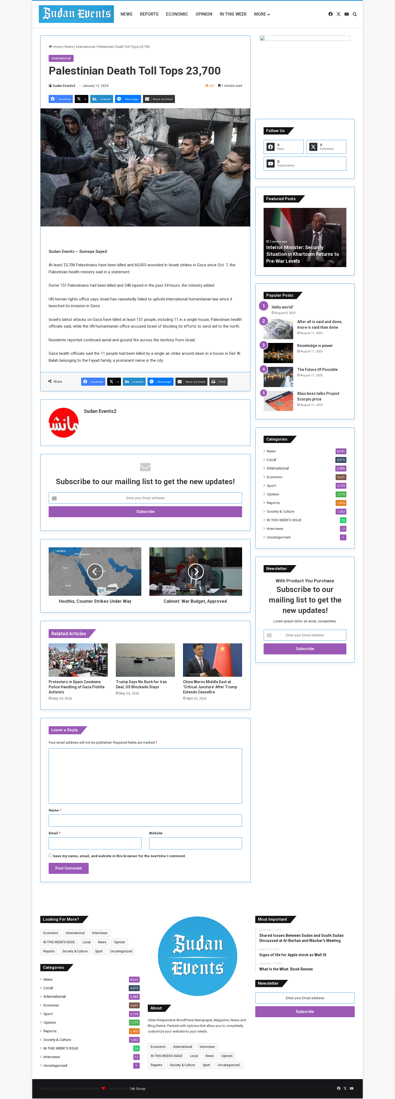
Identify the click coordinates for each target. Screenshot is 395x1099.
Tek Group (138, 1089)
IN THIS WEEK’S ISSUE (284, 520)
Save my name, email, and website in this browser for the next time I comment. (119, 856)
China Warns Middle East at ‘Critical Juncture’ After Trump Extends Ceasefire (210, 687)
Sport (271, 485)
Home (57, 47)
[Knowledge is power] (278, 353)
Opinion (204, 14)
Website (156, 833)
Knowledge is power (315, 345)
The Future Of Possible (317, 369)
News (126, 14)
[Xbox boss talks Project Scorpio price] (278, 401)
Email (54, 833)
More (260, 14)
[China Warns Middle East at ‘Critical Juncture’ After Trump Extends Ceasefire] (212, 660)
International (85, 47)
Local (271, 460)
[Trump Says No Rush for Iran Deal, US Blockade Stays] (145, 660)
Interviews (275, 528)
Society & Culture (280, 511)
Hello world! (282, 307)
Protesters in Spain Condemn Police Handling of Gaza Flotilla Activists (77, 687)
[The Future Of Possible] (278, 377)
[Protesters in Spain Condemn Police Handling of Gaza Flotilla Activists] (78, 660)
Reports (149, 14)
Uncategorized (278, 537)
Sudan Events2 (64, 86)
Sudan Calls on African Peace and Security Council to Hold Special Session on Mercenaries (320, 254)
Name (55, 810)
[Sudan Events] (76, 14)
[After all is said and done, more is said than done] (278, 329)
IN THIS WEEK (233, 14)
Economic (177, 14)
